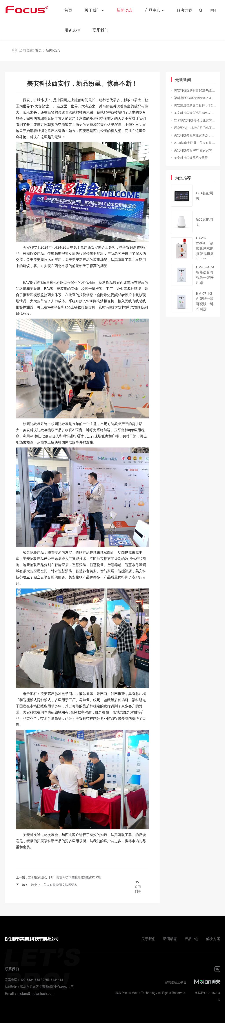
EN (213, 10)
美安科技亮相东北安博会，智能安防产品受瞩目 (195, 135)
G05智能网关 (204, 222)
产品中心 (152, 10)
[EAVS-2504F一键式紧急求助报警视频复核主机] (182, 248)
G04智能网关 (204, 195)
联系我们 (100, 30)
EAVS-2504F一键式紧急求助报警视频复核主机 (205, 248)
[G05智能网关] (182, 222)
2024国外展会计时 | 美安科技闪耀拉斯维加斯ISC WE (64, 877)
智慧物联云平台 (175, 982)
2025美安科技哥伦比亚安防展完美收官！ (195, 120)
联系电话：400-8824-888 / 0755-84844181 (35, 979)
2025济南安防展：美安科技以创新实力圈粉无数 (195, 142)
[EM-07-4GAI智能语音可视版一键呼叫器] (182, 275)
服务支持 (72, 30)
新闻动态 (124, 10)
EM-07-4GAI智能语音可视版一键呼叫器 (205, 274)
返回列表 (138, 889)
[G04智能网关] (182, 196)
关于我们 (92, 10)
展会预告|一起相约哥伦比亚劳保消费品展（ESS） (195, 127)
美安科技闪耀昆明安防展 (191, 157)
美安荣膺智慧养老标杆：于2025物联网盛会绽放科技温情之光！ (195, 105)
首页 (68, 10)
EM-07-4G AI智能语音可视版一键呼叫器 (205, 301)
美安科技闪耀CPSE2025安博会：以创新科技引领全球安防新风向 (195, 112)
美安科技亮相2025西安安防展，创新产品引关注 (195, 150)
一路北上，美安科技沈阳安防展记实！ (54, 884)
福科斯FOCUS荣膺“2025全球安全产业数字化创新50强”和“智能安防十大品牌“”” (195, 97)
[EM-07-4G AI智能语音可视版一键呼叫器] (182, 301)
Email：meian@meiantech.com (29, 993)
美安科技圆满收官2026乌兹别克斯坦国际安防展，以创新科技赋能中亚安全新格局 (195, 90)
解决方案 (184, 10)
